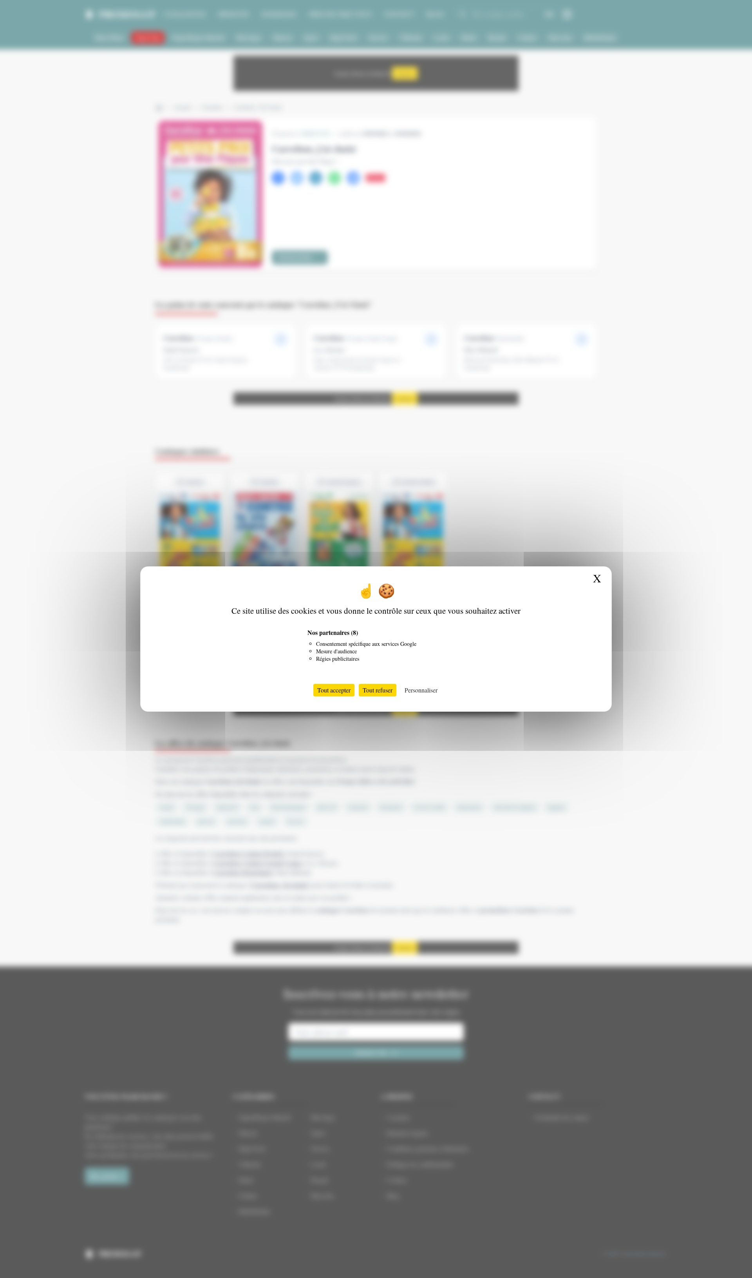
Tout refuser (377, 690)
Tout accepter (334, 690)
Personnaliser (421, 690)
